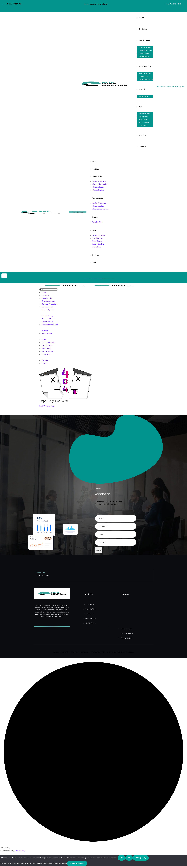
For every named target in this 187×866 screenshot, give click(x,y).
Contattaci (98, 550)
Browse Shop (20, 850)
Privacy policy (141, 858)
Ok (121, 858)
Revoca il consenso (77, 863)
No (129, 858)
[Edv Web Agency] (63, 285)
